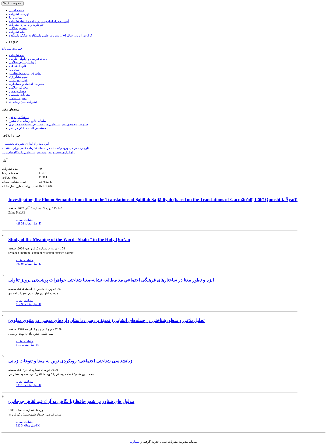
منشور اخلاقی (18, 28)
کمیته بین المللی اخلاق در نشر (27, 128)
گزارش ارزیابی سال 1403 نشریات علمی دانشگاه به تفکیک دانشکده (50, 35)
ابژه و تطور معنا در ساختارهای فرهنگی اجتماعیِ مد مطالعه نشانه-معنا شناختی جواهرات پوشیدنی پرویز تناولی (111, 279)
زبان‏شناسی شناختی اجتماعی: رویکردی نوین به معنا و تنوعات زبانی (70, 360)
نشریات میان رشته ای (23, 101)
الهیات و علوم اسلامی (22, 62)
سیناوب (134, 441)
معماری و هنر (17, 91)
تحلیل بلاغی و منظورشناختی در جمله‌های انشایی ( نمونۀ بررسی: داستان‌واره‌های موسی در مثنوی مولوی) (106, 320)
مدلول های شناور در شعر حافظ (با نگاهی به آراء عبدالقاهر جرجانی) (71, 401)
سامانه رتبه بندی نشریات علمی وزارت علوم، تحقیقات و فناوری (48, 124)
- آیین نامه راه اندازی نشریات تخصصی (25, 143)
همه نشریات (16, 55)
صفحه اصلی (16, 10)
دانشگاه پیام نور (19, 117)
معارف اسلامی (18, 87)
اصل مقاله (28, 223)
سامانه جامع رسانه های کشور (27, 120)
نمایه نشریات (17, 31)
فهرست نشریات (19, 14)
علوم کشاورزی (18, 76)
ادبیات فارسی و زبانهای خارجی (28, 58)
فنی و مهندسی (18, 80)
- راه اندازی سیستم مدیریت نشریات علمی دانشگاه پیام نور (38, 152)
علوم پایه (14, 69)
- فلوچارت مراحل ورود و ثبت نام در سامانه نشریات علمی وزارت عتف (46, 148)
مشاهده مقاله (24, 219)
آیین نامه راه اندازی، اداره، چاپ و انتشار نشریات (39, 21)
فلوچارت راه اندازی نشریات (26, 24)
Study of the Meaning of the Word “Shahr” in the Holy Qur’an (69, 239)
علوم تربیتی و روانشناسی (25, 73)
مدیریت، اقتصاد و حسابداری (26, 83)
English (13, 41)
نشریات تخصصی (19, 94)
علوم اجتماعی (18, 66)
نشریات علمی (17, 98)
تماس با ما (15, 17)
